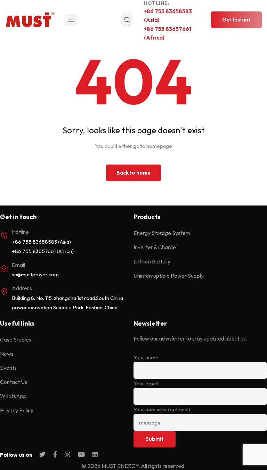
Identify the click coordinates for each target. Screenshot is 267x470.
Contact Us (13, 381)
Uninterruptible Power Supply (169, 275)
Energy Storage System (162, 232)
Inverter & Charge (155, 247)
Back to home (133, 172)
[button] (236, 19)
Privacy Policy (16, 410)
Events (8, 367)
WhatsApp (13, 396)
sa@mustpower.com (35, 274)
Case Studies (15, 339)
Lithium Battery (152, 261)
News (7, 353)
